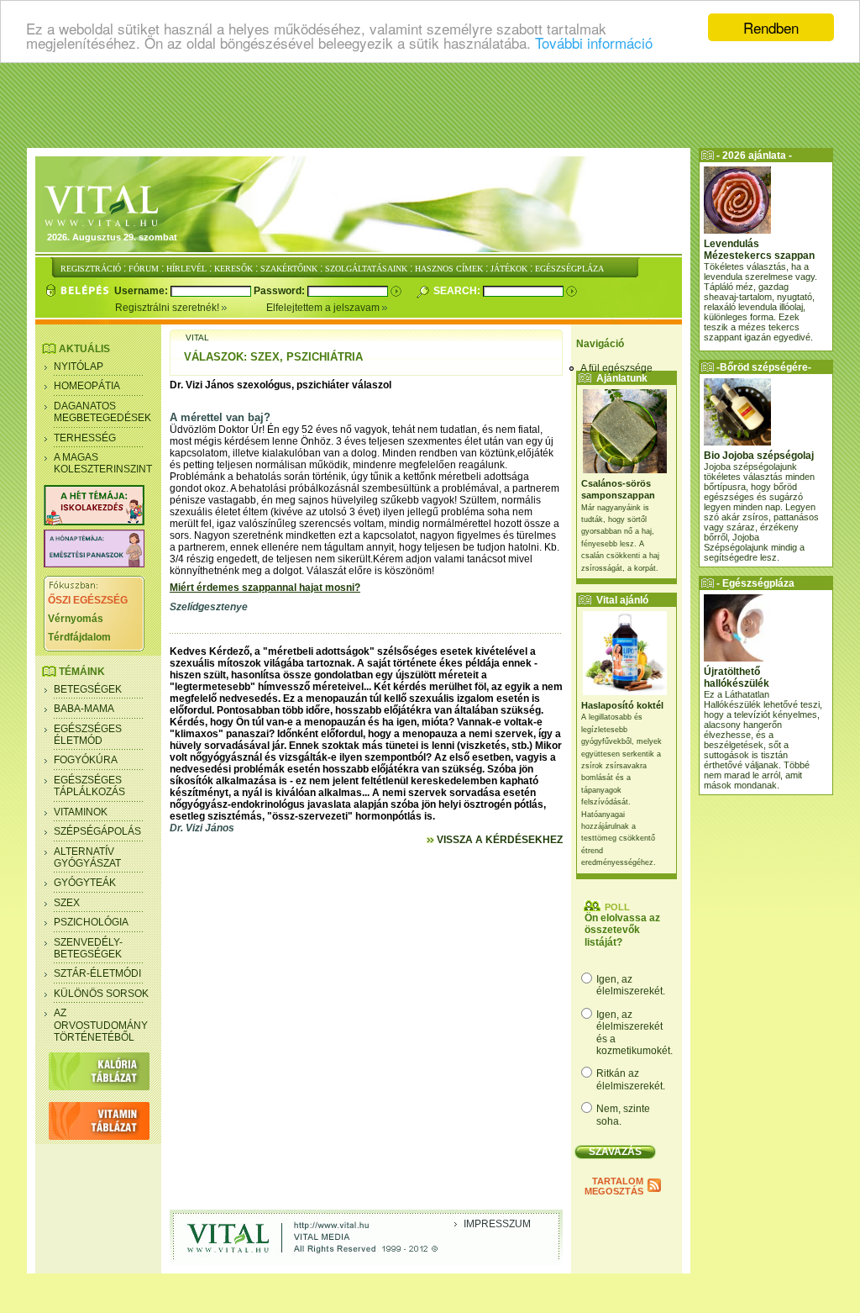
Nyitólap (78, 366)
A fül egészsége (616, 368)
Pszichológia (91, 922)
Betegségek (88, 689)
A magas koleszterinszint (103, 463)
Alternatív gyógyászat (87, 857)
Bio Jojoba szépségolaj (759, 455)
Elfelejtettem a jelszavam (324, 308)
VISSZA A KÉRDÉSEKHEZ (498, 840)
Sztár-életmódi (97, 973)
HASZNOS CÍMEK (449, 268)
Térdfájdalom (79, 637)
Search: (458, 291)
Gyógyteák (85, 883)
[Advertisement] (430, 105)
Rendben (771, 27)
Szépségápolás (97, 831)
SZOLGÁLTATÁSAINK (366, 268)
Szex (67, 903)
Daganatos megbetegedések (102, 412)
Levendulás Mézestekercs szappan (759, 249)
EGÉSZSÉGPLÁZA (569, 268)
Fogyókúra (86, 760)
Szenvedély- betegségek (88, 948)
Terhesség (85, 438)
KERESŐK (233, 268)
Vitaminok (81, 812)
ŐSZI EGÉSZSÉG (88, 600)
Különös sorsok (101, 993)
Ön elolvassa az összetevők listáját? (622, 930)
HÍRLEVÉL (186, 268)
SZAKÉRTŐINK (288, 268)
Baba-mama (84, 709)
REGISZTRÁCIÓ (90, 268)
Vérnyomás (75, 619)
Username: (142, 291)
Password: (280, 291)
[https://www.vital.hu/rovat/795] (94, 564)
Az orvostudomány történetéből (101, 1025)
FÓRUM (143, 268)
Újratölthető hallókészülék (736, 677)
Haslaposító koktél (622, 705)
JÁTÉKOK (508, 268)
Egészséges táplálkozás (89, 786)
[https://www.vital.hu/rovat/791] (94, 522)
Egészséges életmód (88, 734)
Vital (197, 337)
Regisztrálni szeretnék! (168, 308)
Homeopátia (87, 386)
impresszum (497, 1224)
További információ (594, 42)
